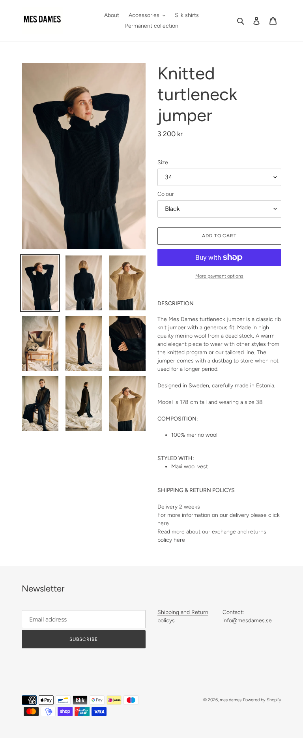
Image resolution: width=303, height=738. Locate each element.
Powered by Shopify (262, 699)
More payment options (219, 276)
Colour (165, 194)
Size (162, 162)
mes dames (230, 699)
